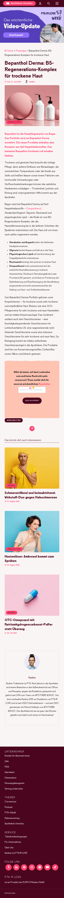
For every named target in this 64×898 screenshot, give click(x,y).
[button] (32, 25)
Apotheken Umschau (21, 3)
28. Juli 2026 (12, 633)
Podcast (8, 807)
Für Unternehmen (13, 842)
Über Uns (9, 848)
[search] (49, 3)
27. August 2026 (13, 501)
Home (10, 51)
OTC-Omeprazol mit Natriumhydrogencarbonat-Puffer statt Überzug (29, 624)
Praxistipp (21, 51)
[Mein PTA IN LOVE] (40, 3)
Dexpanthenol (33, 208)
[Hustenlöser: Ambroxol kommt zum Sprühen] (32, 552)
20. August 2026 (13, 565)
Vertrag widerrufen (14, 789)
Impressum (10, 772)
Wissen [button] (11, 485)
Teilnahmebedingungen (16, 837)
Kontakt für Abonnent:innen (17, 756)
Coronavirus (10, 802)
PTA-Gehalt (10, 813)
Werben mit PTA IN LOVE (16, 853)
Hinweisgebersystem (14, 783)
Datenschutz (10, 778)
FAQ (7, 767)
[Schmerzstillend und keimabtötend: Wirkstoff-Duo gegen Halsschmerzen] (32, 488)
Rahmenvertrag (12, 818)
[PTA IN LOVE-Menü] (57, 3)
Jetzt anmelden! (32, 400)
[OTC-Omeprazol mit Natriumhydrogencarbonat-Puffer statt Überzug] (32, 615)
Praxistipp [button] (14, 549)
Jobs (7, 761)
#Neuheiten (14, 420)
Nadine (32, 82)
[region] (32, 25)
